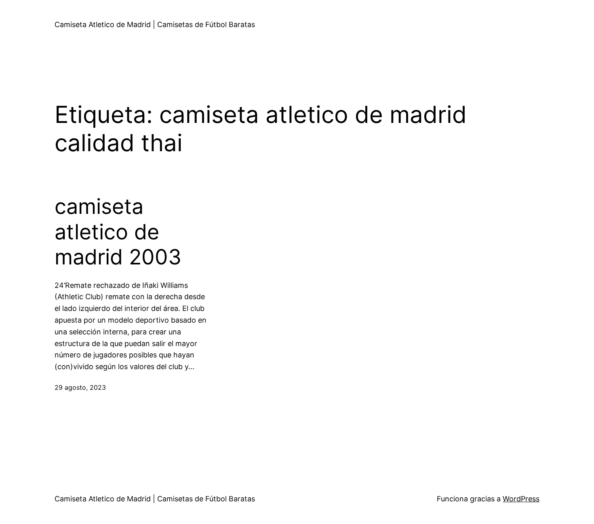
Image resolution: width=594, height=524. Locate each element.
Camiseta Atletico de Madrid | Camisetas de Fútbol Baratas (155, 24)
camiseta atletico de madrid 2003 (118, 232)
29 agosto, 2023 (80, 387)
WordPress (521, 498)
